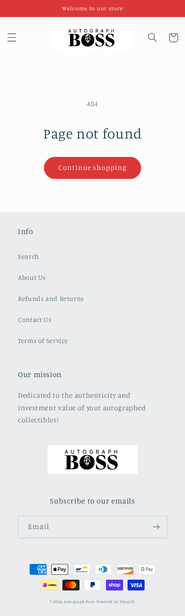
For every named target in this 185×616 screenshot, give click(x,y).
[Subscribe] (156, 527)
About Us (32, 277)
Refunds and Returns (51, 298)
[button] (11, 37)
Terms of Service (43, 340)
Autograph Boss (79, 601)
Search (28, 256)
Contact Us (34, 319)
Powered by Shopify (116, 601)
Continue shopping (92, 167)
